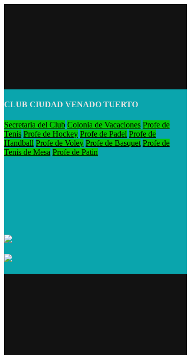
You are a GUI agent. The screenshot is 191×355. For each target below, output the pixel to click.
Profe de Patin (75, 152)
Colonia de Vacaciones (104, 124)
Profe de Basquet (113, 143)
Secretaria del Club (34, 124)
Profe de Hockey (50, 134)
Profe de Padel (103, 134)
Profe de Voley (60, 143)
